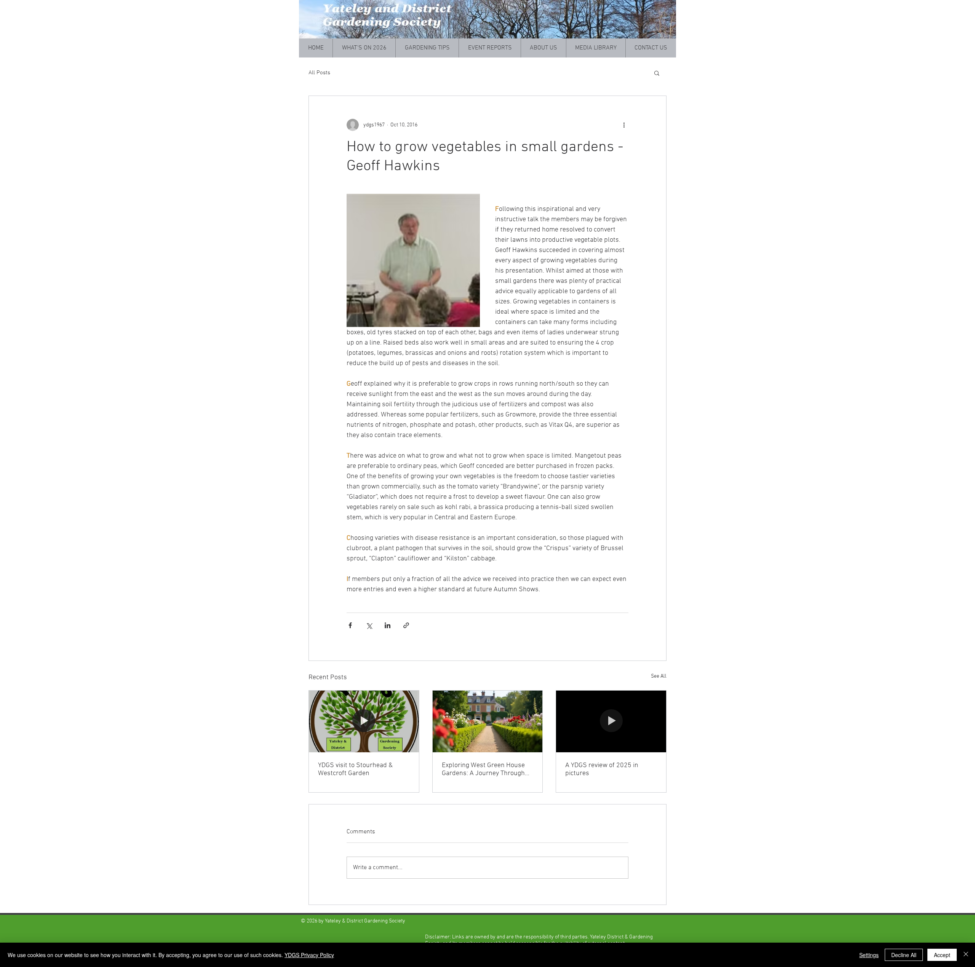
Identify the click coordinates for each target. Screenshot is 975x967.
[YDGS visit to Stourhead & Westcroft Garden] (364, 721)
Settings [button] (869, 955)
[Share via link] (406, 625)
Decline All (903, 955)
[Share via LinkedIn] (387, 625)
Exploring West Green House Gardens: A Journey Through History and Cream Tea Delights (487, 769)
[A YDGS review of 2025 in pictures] (611, 721)
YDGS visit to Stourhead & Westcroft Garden (355, 769)
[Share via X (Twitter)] (368, 625)
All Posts (319, 72)
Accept (942, 955)
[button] (656, 73)
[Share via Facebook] (350, 625)
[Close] (965, 955)
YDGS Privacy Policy (309, 955)
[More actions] (623, 124)
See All (659, 676)
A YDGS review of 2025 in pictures (601, 769)
